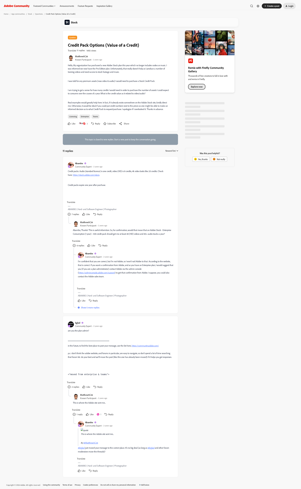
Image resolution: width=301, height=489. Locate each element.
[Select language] (258, 5)
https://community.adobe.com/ (145, 345)
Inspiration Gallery (104, 6)
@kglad (81, 447)
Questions (39, 14)
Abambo (79, 163)
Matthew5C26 (81, 56)
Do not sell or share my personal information (118, 485)
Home (6, 14)
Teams (95, 116)
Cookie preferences (90, 485)
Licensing (73, 116)
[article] (120, 189)
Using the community (51, 485)
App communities (18, 14)
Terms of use (67, 485)
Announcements (67, 6)
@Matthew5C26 (90, 442)
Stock (30, 14)
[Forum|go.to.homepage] (17, 5)
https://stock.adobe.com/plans (86, 175)
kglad (77, 322)
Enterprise (85, 116)
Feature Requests (85, 6)
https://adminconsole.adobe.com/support (97, 272)
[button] (272, 5)
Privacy (78, 485)
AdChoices (145, 485)
